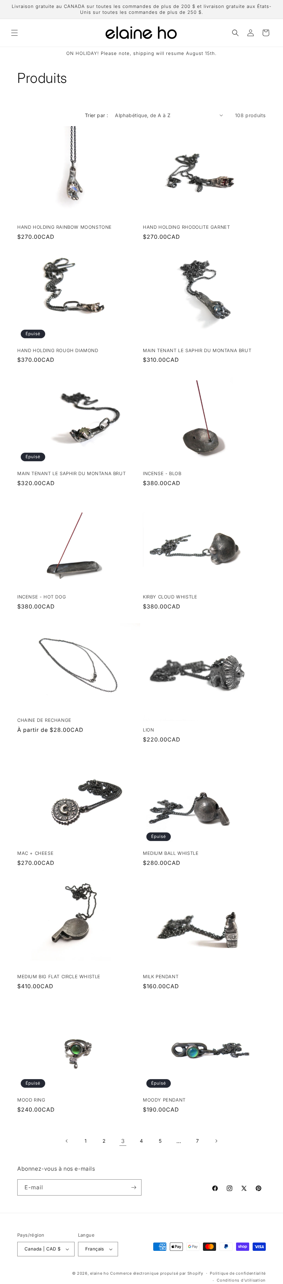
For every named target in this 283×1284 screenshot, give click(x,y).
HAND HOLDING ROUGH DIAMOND (57, 350)
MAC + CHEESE (35, 853)
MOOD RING (31, 1100)
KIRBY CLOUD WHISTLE (170, 596)
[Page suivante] (216, 1141)
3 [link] (123, 1140)
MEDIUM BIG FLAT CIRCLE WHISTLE (58, 976)
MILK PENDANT (160, 976)
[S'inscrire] (133, 1187)
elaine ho (99, 1273)
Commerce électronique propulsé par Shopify (156, 1273)
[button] (14, 32)
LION (148, 730)
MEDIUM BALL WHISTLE (170, 853)
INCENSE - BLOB (162, 473)
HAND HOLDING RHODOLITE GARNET (186, 227)
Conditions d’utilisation (241, 1280)
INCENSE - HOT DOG (41, 596)
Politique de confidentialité (238, 1273)
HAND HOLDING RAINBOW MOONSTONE (64, 227)
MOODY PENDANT (164, 1100)
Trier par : (96, 115)
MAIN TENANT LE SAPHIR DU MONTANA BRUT (197, 350)
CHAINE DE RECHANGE (44, 720)
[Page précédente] (67, 1141)
